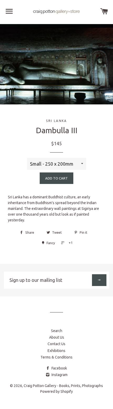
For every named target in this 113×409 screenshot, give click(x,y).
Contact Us (56, 344)
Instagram (59, 375)
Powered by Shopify (56, 391)
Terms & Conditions (56, 357)
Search (56, 331)
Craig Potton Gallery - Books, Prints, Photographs (63, 386)
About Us (56, 337)
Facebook (59, 368)
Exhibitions (56, 351)
